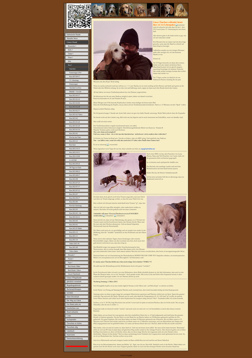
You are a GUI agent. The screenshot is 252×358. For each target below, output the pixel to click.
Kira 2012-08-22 (74, 171)
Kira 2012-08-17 (74, 175)
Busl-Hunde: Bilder (74, 266)
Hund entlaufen (72, 312)
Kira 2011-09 (73, 247)
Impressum (71, 335)
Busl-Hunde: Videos (74, 270)
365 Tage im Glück (75, 168)
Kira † (70, 65)
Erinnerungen (73, 84)
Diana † (70, 57)
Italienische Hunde (73, 35)
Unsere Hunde (72, 42)
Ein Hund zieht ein (74, 304)
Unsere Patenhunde (74, 274)
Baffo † (70, 50)
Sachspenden (71, 320)
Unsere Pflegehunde (74, 278)
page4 (130, 355)
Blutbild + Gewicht (75, 92)
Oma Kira (72, 69)
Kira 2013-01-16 (74, 130)
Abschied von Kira (75, 88)
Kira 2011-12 (73, 232)
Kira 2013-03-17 (74, 95)
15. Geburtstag (73, 80)
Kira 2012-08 (73, 179)
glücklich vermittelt (74, 282)
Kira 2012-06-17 (74, 198)
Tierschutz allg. (72, 327)
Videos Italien (73, 251)
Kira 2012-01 (73, 225)
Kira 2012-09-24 (74, 164)
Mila (69, 61)
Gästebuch (70, 331)
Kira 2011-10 (73, 240)
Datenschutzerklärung (75, 339)
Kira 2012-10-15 (74, 149)
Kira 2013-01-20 (74, 126)
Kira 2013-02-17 (74, 111)
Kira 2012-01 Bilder (75, 228)
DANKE (70, 293)
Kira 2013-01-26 (74, 122)
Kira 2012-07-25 (74, 183)
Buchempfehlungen (74, 289)
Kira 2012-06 (73, 202)
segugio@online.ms (148, 149)
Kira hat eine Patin (75, 137)
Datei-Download (73, 297)
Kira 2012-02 (73, 221)
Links (69, 316)
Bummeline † (72, 46)
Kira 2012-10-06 (74, 156)
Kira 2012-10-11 (74, 152)
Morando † (71, 255)
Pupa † (70, 263)
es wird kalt (73, 160)
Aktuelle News (72, 38)
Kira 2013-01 (73, 133)
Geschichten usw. (73, 308)
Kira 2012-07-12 (74, 190)
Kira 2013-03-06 (74, 103)
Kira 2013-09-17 (74, 76)
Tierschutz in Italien (74, 323)
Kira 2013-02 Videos (75, 114)
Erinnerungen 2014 (75, 73)
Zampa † (70, 54)
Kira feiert (72, 145)
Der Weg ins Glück (74, 301)
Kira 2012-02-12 (74, 217)
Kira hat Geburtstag (75, 206)
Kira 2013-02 (73, 118)
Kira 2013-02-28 (74, 107)
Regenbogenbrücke (74, 285)
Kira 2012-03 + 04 (75, 213)
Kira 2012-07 (73, 194)
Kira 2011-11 (73, 236)
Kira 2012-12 (73, 141)
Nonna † (70, 259)
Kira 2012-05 (73, 209)
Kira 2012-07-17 (74, 187)
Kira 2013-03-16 (74, 99)
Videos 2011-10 (74, 244)
